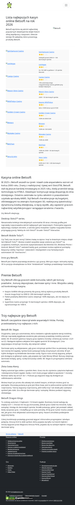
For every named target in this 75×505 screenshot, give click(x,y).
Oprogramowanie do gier (49, 465)
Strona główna (11, 434)
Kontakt (44, 495)
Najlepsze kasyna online (15, 441)
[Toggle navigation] (66, 5)
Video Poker (11, 472)
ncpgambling (42, 500)
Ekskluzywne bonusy (48, 441)
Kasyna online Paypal (48, 476)
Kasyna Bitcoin (46, 478)
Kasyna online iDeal (48, 470)
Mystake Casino (45, 134)
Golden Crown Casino (47, 113)
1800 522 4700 (58, 500)
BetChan (42, 145)
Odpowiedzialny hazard (32, 495)
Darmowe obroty (47, 447)
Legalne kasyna (12, 451)
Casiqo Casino (44, 77)
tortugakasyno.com (17, 492)
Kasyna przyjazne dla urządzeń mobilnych (20, 455)
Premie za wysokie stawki (49, 449)
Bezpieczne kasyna (13, 449)
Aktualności (45, 480)
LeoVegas (42, 64)
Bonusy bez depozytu (48, 445)
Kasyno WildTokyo (46, 102)
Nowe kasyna (12, 443)
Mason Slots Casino (46, 92)
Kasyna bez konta (13, 445)
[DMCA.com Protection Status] (7, 498)
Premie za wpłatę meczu (49, 451)
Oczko (10, 470)
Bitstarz (42, 124)
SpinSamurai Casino (46, 52)
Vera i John (43, 157)
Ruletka (10, 468)
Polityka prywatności (15, 495)
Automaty (11, 465)
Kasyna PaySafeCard (48, 474)
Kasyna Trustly (46, 472)
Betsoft (20, 434)
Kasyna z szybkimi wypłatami (17, 447)
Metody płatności (47, 468)
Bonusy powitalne (47, 443)
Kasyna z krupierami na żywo (16, 453)
